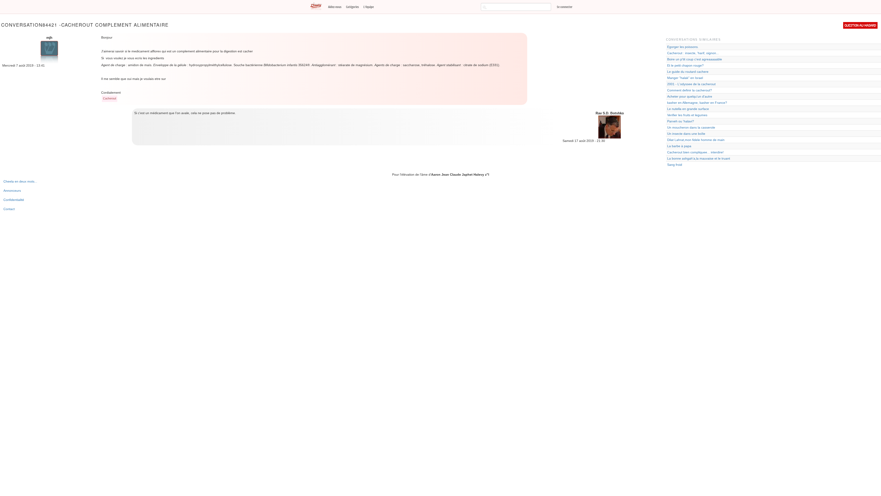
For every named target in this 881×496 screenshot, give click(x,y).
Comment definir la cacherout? (689, 90)
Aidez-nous (334, 7)
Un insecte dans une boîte (686, 133)
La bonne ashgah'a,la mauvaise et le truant (698, 158)
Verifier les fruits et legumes (687, 115)
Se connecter (564, 7)
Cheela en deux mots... (20, 181)
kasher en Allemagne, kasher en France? (697, 102)
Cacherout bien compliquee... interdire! (695, 152)
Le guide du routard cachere (687, 71)
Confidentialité (13, 200)
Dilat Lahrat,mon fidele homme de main (696, 140)
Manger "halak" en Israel (685, 78)
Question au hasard (860, 25)
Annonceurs (12, 190)
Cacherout (109, 98)
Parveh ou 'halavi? (680, 121)
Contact (9, 209)
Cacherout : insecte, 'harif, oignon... (693, 53)
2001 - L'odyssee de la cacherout (691, 84)
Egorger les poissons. (683, 47)
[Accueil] (318, 6)
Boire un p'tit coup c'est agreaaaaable (694, 59)
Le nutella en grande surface (688, 109)
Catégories (352, 7)
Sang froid (674, 164)
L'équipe (368, 7)
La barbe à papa (679, 146)
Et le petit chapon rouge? (685, 65)
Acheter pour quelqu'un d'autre (689, 96)
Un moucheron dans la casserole (691, 127)
